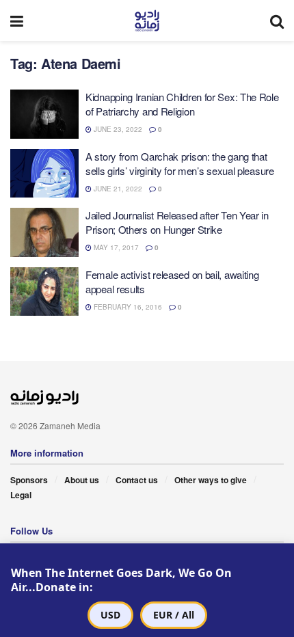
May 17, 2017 (115, 247)
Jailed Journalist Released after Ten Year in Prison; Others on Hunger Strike (177, 222)
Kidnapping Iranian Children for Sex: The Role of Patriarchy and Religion (182, 104)
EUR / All (173, 614)
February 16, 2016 (127, 307)
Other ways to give (210, 480)
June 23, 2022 (117, 129)
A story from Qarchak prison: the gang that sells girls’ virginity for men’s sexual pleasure (179, 163)
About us (81, 480)
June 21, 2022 (117, 188)
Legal (20, 495)
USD (110, 614)
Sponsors (29, 480)
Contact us (137, 480)
